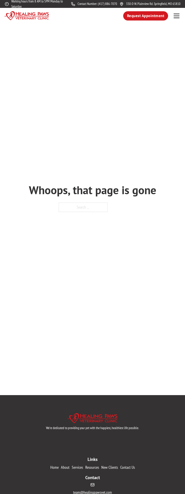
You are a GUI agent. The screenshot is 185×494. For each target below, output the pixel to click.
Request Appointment (145, 15)
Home (54, 467)
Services (77, 467)
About (65, 467)
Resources (92, 467)
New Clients (109, 467)
